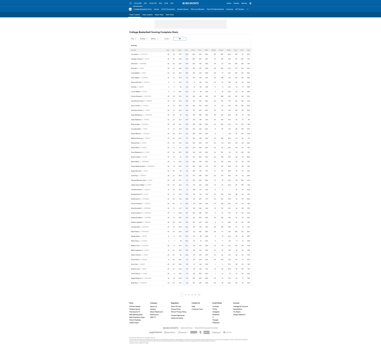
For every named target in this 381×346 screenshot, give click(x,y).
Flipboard (215, 323)
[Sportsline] (170, 332)
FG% (206, 50)
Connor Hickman (136, 204)
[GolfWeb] (227, 332)
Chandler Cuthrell (136, 59)
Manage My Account (240, 306)
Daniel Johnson (136, 255)
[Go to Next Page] (199, 295)
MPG (179, 50)
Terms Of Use (176, 306)
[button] (130, 3)
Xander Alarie (135, 236)
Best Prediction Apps (137, 317)
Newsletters (237, 309)
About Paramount (156, 312)
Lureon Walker (135, 92)
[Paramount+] (183, 332)
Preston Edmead (136, 96)
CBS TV (153, 317)
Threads (215, 320)
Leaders (166, 39)
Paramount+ (154, 315)
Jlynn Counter (135, 106)
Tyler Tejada (135, 78)
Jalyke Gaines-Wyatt (137, 185)
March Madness (135, 320)
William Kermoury (137, 138)
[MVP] (207, 332)
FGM (192, 50)
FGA (199, 50)
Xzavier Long (135, 269)
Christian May (135, 227)
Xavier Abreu (135, 148)
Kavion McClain (136, 82)
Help (193, 306)
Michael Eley (135, 143)
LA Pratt (133, 87)
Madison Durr (135, 246)
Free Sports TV (134, 312)
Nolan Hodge (135, 124)
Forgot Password (239, 315)
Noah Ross (134, 283)
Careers (153, 309)
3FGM (213, 50)
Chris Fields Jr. (135, 274)
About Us (153, 306)
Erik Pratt (134, 64)
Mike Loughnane (136, 250)
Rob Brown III (135, 199)
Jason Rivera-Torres (137, 101)
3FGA (220, 50)
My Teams (237, 312)
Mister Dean (135, 241)
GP (167, 50)
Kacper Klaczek (136, 171)
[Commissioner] (195, 332)
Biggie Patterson (136, 278)
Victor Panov (135, 260)
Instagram (216, 312)
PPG (186, 50)
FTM (235, 50)
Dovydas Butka (135, 129)
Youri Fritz (134, 264)
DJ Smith (134, 68)
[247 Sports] (155, 332)
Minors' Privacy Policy (178, 312)
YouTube (215, 306)
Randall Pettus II (136, 194)
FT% (248, 50)
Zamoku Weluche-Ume (138, 180)
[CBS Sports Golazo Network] (206, 328)
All (180, 39)
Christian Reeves (136, 190)
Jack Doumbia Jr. (136, 213)
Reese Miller (135, 162)
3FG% (228, 50)
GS (173, 50)
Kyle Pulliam (135, 232)
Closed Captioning (177, 315)
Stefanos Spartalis (136, 222)
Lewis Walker (135, 73)
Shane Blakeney (136, 120)
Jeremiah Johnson (136, 110)
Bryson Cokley (135, 157)
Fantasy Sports (134, 309)
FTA (241, 50)
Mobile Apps (134, 323)
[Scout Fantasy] (216, 332)
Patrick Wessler (136, 134)
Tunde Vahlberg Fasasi (138, 166)
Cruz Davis (134, 54)
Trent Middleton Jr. (137, 152)
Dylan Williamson (136, 115)
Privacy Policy (176, 309)
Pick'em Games (134, 306)
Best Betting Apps (136, 315)
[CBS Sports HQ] (186, 328)
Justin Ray (134, 176)
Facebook (215, 315)
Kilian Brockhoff (136, 208)
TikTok (214, 309)
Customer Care (197, 309)
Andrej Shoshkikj (136, 218)
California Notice (177, 318)
